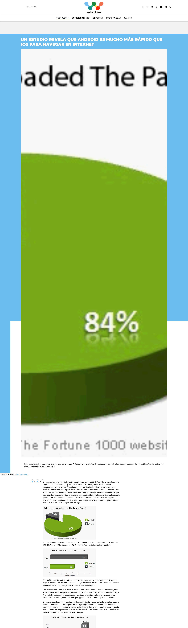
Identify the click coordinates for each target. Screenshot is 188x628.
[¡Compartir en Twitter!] (37, 481)
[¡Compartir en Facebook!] (32, 481)
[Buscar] (170, 7)
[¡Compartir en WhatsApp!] (42, 481)
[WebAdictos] (93, 7)
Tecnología (62, 18)
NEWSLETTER (31, 7)
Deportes (98, 18)
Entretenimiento (80, 18)
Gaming (128, 18)
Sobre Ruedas (113, 18)
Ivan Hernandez (22, 474)
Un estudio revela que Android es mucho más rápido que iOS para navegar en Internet (91, 42)
